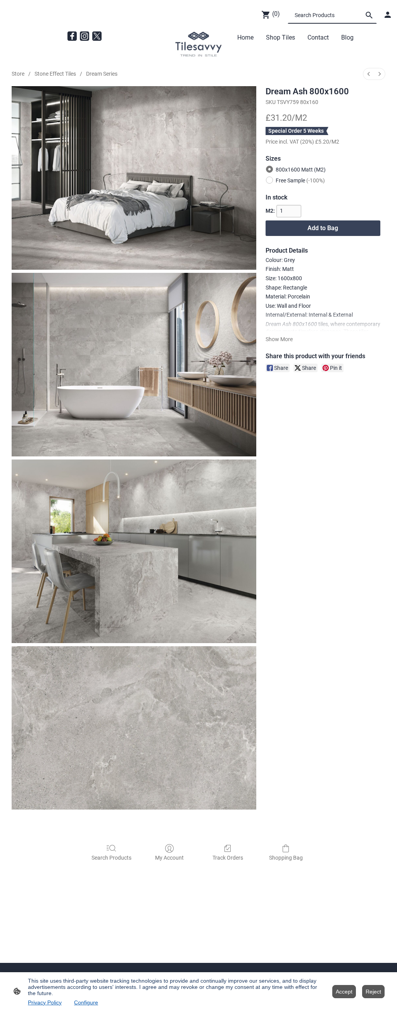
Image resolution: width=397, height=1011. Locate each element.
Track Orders (227, 858)
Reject (373, 991)
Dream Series (101, 74)
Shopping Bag (286, 858)
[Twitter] (97, 36)
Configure (86, 1002)
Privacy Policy (45, 1002)
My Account (169, 858)
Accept (344, 991)
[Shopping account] (387, 14)
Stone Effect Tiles (55, 74)
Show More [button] (279, 339)
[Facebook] (72, 36)
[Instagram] (84, 36)
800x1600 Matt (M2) (301, 169)
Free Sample (300, 180)
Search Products (111, 858)
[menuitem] (368, 74)
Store (18, 74)
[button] (369, 15)
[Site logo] (198, 44)
